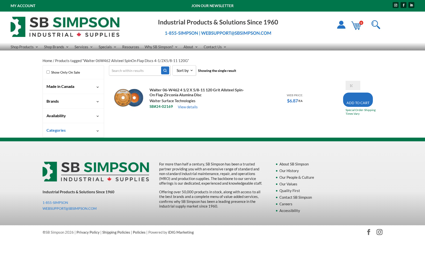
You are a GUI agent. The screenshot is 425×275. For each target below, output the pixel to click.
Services (81, 47)
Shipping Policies (116, 232)
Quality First (289, 190)
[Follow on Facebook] (404, 5)
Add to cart (358, 103)
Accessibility (289, 210)
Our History (289, 170)
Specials (105, 47)
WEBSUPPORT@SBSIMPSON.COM (70, 208)
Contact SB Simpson (295, 197)
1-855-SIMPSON (55, 202)
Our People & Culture (296, 177)
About (188, 47)
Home (47, 60)
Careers (285, 204)
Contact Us (213, 47)
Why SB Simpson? (159, 47)
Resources (130, 47)
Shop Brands (54, 47)
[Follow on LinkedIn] (411, 5)
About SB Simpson (294, 164)
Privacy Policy (88, 232)
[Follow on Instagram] (396, 5)
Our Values (288, 184)
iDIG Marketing (181, 232)
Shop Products (22, 47)
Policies (139, 232)
